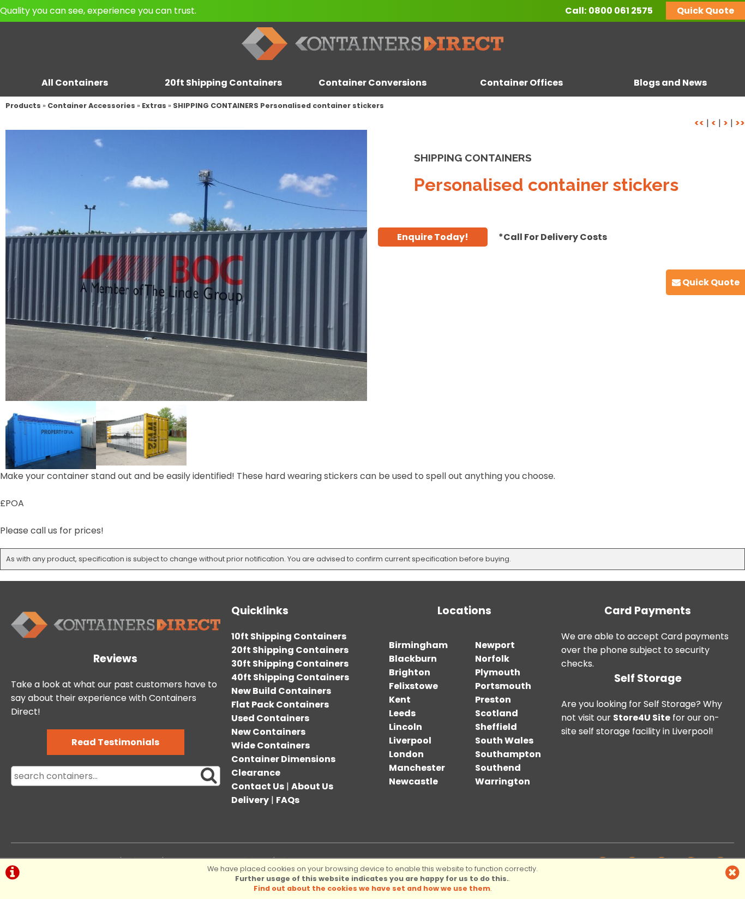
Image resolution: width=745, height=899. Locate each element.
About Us (312, 786)
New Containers (268, 732)
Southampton (508, 754)
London (406, 754)
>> (740, 123)
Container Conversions (372, 82)
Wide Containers (270, 745)
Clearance (255, 772)
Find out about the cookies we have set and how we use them (372, 888)
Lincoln (405, 727)
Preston (493, 699)
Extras (154, 105)
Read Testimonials (115, 742)
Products (23, 105)
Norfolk (492, 658)
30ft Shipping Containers (290, 663)
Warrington (502, 781)
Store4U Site (641, 717)
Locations (464, 610)
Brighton (409, 672)
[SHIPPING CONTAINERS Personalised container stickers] (186, 265)
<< (699, 123)
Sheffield (496, 727)
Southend (498, 768)
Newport (495, 645)
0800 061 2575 (620, 10)
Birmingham (418, 645)
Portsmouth (503, 686)
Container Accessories (91, 105)
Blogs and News (670, 82)
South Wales (504, 740)
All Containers (74, 82)
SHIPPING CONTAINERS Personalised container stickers (278, 105)
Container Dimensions (283, 759)
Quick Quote (705, 10)
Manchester (417, 768)
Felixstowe (413, 686)
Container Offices (521, 82)
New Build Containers (281, 691)
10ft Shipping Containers (288, 636)
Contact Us (257, 786)
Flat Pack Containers (280, 704)
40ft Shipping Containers (290, 677)
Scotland (496, 713)
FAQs (287, 800)
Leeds (402, 713)
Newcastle (413, 781)
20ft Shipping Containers (223, 82)
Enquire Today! (432, 237)
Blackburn (413, 658)
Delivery (250, 800)
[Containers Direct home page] (372, 62)
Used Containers (270, 718)
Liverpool (410, 740)
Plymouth (497, 672)
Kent (400, 699)
